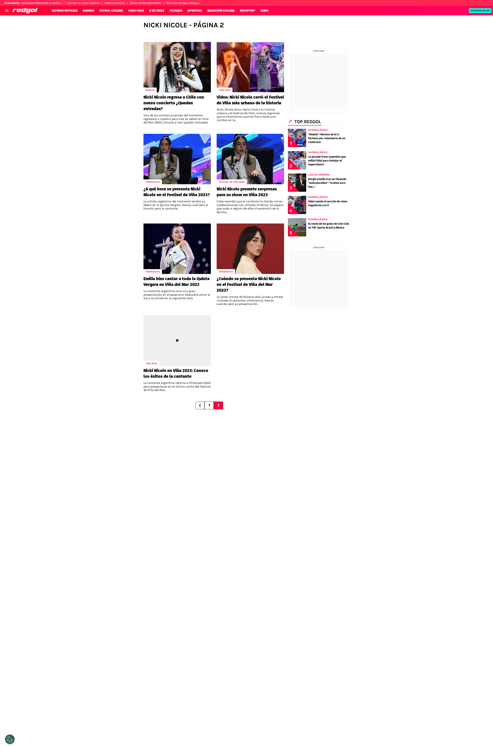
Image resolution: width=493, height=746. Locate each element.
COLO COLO (136, 10)
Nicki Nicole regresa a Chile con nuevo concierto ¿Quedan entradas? (173, 103)
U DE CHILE (156, 10)
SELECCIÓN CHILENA (221, 10)
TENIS (264, 10)
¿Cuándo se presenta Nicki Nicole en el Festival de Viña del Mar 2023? (249, 284)
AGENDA (88, 10)
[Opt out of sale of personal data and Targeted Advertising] (10, 739)
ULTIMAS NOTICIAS (64, 10)
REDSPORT (247, 10)
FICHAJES (176, 10)
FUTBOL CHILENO (111, 10)
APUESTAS (195, 10)
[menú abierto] (6, 10)
